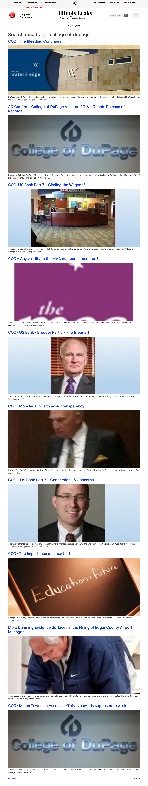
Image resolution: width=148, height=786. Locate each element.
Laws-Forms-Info (48, 3)
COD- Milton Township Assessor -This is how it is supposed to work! (67, 705)
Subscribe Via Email (35, 7)
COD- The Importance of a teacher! (39, 553)
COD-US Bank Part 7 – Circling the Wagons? (46, 185)
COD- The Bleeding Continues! (35, 41)
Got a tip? (18, 3)
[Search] (126, 15)
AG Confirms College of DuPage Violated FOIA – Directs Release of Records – (66, 108)
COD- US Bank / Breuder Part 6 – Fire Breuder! (48, 332)
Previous (13, 778)
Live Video (130, 3)
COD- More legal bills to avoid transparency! (46, 406)
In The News (99, 3)
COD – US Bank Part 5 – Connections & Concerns (51, 480)
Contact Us (32, 3)
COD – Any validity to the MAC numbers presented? (53, 258)
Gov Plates (114, 3)
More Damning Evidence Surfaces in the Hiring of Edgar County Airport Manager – (70, 629)
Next (136, 778)
